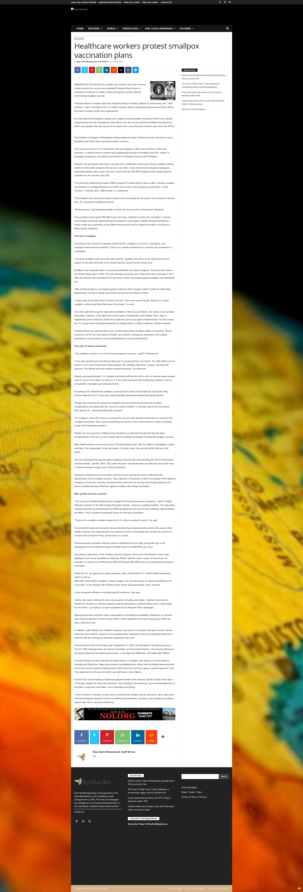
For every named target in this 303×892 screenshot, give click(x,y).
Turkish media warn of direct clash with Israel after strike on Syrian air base (203, 102)
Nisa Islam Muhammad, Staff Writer (92, 61)
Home (80, 28)
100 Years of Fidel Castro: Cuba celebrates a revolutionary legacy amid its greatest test (201, 85)
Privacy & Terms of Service (194, 797)
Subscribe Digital (189, 787)
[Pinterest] (92, 70)
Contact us (166, 2)
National (94, 28)
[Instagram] (225, 2)
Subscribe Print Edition (110, 2)
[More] (163, 737)
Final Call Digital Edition (83, 2)
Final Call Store (132, 2)
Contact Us (79, 812)
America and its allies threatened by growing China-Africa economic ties (204, 77)
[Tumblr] (128, 70)
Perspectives (130, 28)
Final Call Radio (150, 2)
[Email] (121, 70)
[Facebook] (220, 2)
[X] (230, 2)
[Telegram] (135, 70)
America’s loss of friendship (193, 109)
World (111, 28)
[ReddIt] (114, 70)
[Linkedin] (106, 70)
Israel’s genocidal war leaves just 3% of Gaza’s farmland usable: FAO (202, 94)
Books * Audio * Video (191, 792)
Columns (185, 28)
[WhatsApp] (99, 70)
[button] (227, 28)
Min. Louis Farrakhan (158, 28)
